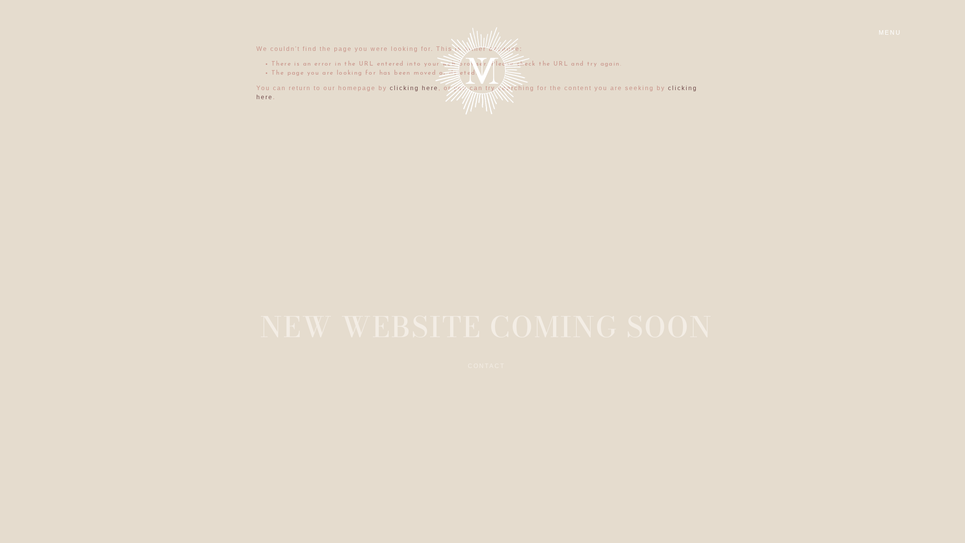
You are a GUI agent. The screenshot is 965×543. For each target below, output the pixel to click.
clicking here (414, 88)
